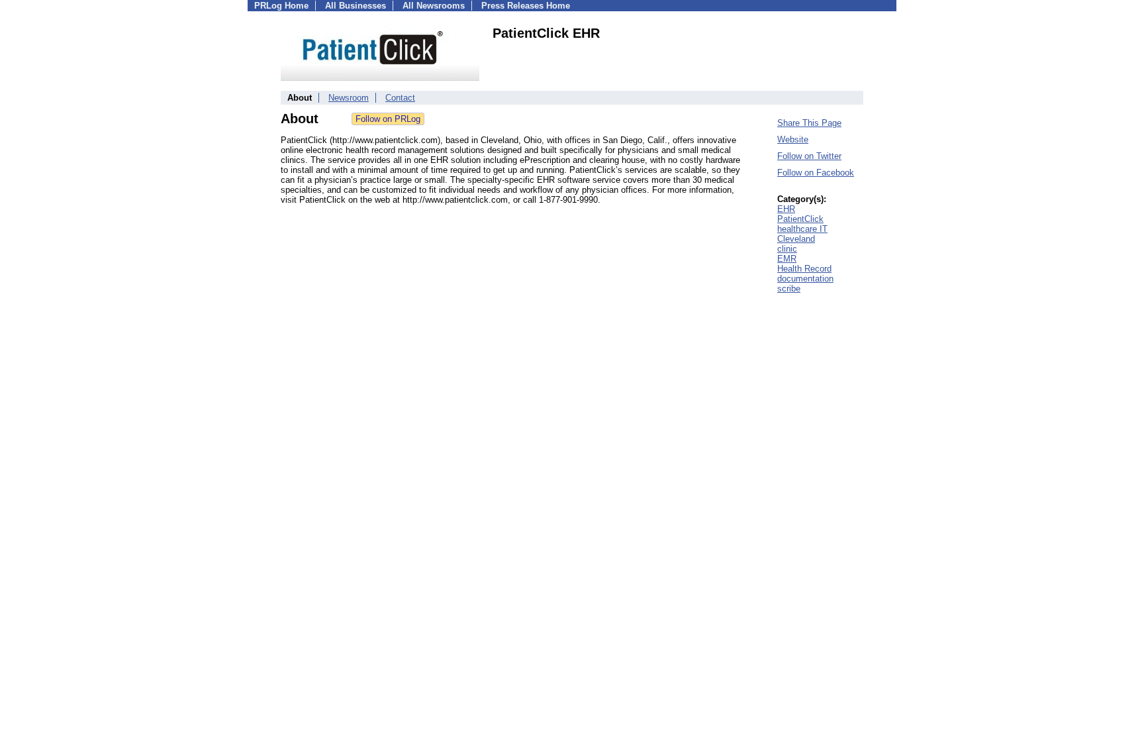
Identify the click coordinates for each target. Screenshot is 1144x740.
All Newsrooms (434, 6)
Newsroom (348, 98)
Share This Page (809, 123)
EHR (786, 209)
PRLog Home (281, 6)
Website (792, 139)
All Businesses (355, 6)
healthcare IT (802, 229)
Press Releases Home (525, 6)
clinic (787, 249)
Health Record (804, 269)
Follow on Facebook (815, 173)
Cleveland (796, 239)
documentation (805, 279)
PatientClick (800, 219)
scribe (788, 288)
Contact (400, 98)
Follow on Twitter (809, 156)
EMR (786, 259)
